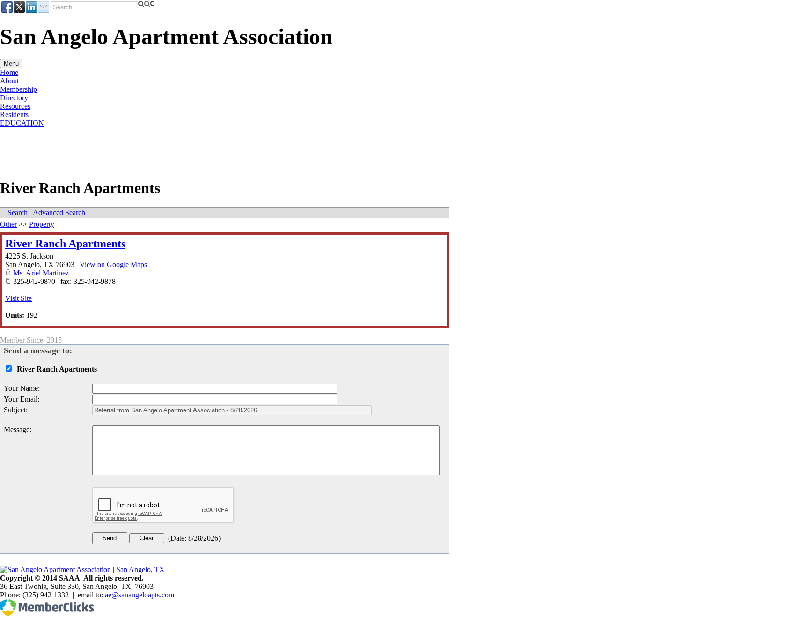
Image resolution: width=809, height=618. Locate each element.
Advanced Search (59, 212)
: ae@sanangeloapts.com (137, 595)
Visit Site (18, 298)
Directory (14, 98)
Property (41, 224)
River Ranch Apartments (65, 244)
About (9, 81)
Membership (18, 89)
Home (9, 72)
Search (17, 212)
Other (8, 224)
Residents (14, 115)
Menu (11, 63)
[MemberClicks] (47, 614)
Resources (15, 106)
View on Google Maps (113, 264)
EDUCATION (22, 123)
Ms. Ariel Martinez (41, 273)
